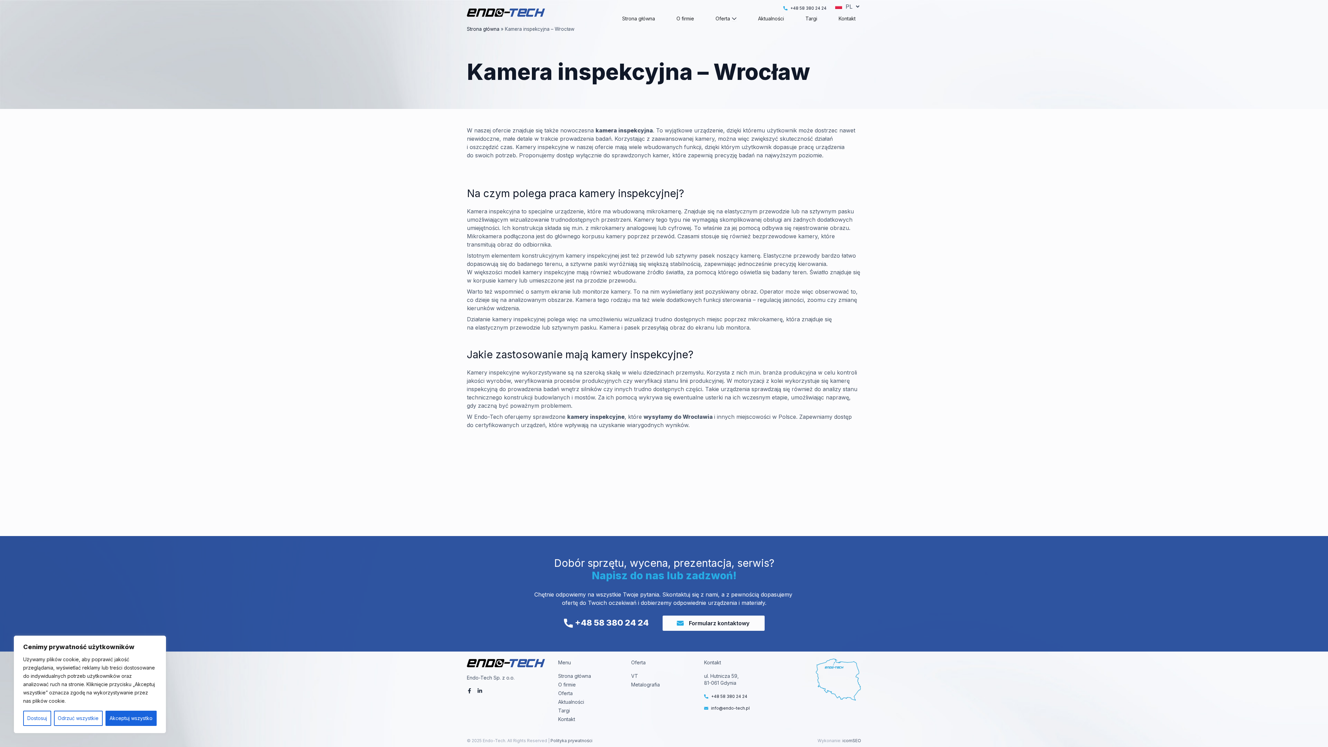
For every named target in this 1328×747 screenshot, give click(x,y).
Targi (564, 710)
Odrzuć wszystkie (78, 718)
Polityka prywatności (571, 740)
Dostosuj (37, 718)
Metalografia (645, 685)
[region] (90, 684)
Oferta (565, 693)
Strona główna (483, 29)
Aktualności (571, 702)
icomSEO (851, 740)
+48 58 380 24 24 (611, 623)
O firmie (567, 685)
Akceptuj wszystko (131, 718)
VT (634, 676)
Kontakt (566, 719)
